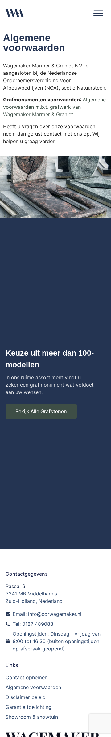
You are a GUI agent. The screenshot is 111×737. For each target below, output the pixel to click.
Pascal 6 (15, 586)
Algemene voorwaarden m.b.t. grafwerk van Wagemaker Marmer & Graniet (54, 106)
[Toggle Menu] (98, 13)
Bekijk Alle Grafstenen (41, 411)
